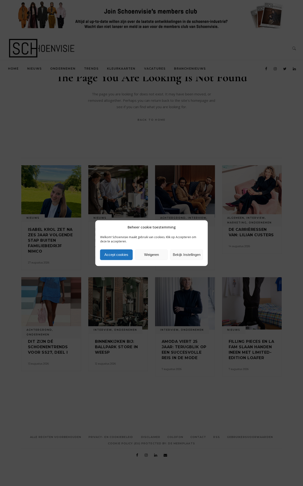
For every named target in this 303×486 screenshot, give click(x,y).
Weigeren (151, 255)
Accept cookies (116, 255)
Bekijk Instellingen (187, 255)
